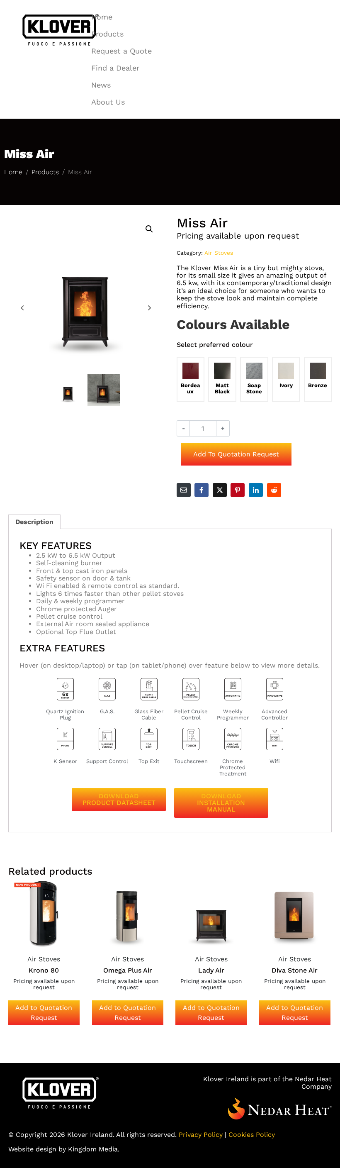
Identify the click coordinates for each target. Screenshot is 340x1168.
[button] (149, 229)
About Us (108, 102)
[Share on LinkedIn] (256, 490)
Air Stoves (218, 252)
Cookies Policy (251, 1135)
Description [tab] (34, 522)
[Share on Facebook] (201, 490)
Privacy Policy (201, 1135)
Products (107, 33)
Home (101, 16)
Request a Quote (121, 50)
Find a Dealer (115, 67)
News (101, 84)
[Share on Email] (184, 490)
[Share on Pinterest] (238, 490)
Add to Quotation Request (236, 454)
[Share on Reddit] (274, 490)
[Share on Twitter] (220, 490)
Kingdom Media (93, 1149)
